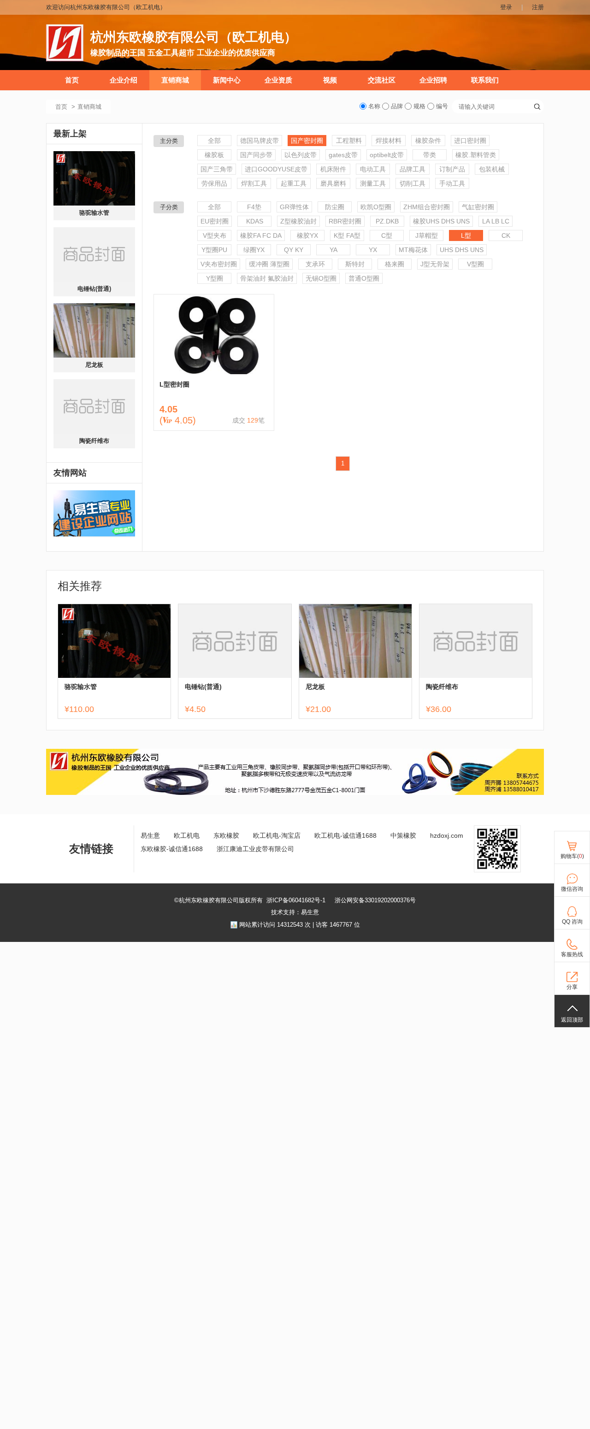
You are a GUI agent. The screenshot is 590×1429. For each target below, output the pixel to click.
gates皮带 (343, 155)
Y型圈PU (214, 249)
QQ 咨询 (572, 921)
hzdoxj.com (446, 835)
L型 (466, 235)
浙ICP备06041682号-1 (295, 900)
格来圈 (394, 264)
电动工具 (373, 169)
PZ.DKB (387, 221)
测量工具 (373, 183)
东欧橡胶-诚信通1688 (172, 849)
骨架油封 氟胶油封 (267, 278)
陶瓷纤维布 (94, 440)
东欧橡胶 (226, 835)
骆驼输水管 (94, 212)
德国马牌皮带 (259, 140)
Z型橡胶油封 (298, 221)
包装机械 (492, 169)
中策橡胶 (403, 835)
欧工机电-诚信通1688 (345, 835)
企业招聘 (433, 80)
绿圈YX (254, 249)
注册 (538, 7)
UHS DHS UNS (462, 249)
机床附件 (333, 169)
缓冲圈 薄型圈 (269, 264)
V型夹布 (214, 235)
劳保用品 (214, 183)
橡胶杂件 (428, 140)
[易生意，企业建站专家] (94, 513)
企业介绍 (123, 80)
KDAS (254, 221)
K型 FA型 (347, 235)
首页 (72, 80)
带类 (429, 155)
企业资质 (278, 80)
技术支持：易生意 (295, 912)
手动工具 (452, 183)
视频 (330, 80)
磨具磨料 (333, 183)
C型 (386, 235)
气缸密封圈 (478, 207)
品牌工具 (412, 169)
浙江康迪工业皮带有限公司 (255, 849)
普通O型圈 (363, 278)
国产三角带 (217, 169)
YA (333, 249)
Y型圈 (214, 278)
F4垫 (254, 207)
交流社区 (381, 80)
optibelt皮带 (387, 155)
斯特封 (355, 264)
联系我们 (485, 80)
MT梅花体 (413, 249)
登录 (506, 7)
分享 (572, 987)
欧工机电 (187, 835)
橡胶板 (214, 155)
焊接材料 (388, 140)
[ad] (295, 792)
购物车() (572, 856)
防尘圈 (334, 207)
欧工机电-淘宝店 (277, 835)
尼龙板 (94, 364)
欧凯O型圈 (375, 207)
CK (506, 235)
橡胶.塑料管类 (475, 155)
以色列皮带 (300, 155)
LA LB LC (495, 221)
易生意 (150, 835)
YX (373, 249)
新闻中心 (227, 80)
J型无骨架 (434, 264)
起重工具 (294, 183)
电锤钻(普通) (94, 288)
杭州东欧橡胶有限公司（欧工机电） (193, 37)
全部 (214, 140)
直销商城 (175, 80)
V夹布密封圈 (219, 264)
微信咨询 (572, 889)
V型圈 (475, 264)
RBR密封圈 (345, 221)
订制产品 (452, 169)
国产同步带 (256, 155)
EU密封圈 (215, 221)
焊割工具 (254, 183)
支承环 (315, 264)
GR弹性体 (294, 207)
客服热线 (572, 954)
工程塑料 (349, 140)
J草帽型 (426, 235)
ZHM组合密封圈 (426, 207)
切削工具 (412, 183)
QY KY (293, 249)
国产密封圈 (307, 140)
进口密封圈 (470, 140)
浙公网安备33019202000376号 (375, 900)
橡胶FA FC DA (261, 235)
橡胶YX (307, 235)
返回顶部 (572, 1020)
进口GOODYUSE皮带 (276, 169)
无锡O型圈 (321, 278)
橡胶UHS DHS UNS (441, 221)
